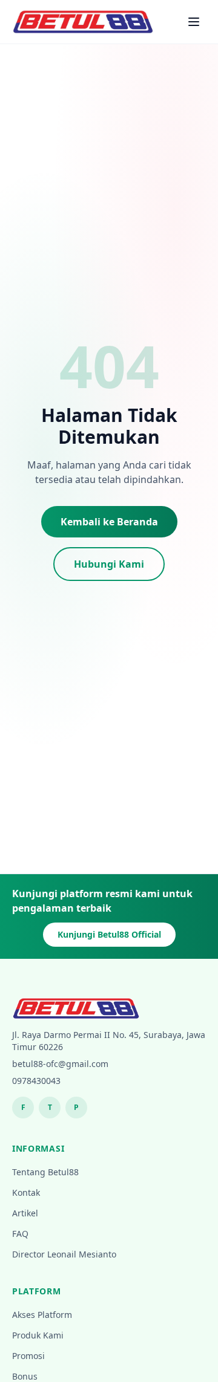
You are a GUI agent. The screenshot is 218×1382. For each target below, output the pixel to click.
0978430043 (36, 1080)
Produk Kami (38, 1335)
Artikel (25, 1213)
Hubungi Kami (109, 564)
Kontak (26, 1192)
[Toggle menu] (194, 22)
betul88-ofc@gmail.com (60, 1063)
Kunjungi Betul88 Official (109, 934)
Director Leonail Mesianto (64, 1254)
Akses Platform (42, 1314)
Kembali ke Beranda (109, 521)
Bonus (25, 1376)
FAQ (20, 1233)
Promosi (28, 1355)
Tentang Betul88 (45, 1172)
